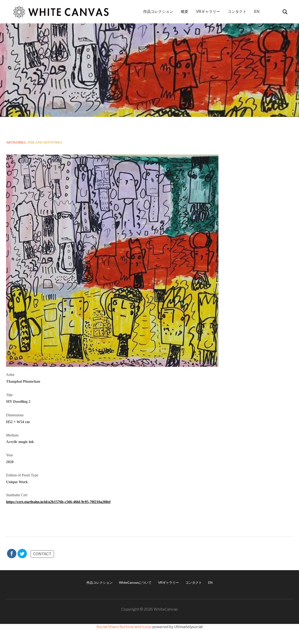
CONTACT (42, 554)
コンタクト (237, 12)
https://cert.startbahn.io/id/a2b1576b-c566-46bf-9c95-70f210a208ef (58, 502)
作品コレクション (158, 12)
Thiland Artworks (44, 142)
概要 (184, 12)
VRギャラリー (208, 12)
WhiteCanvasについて (135, 582)
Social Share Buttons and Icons (124, 627)
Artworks (15, 142)
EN (257, 12)
